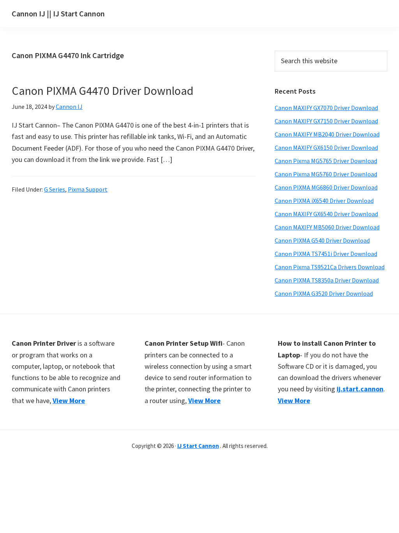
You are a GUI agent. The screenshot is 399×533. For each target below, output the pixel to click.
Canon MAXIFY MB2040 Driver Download (327, 134)
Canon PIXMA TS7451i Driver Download (326, 254)
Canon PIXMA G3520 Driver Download (324, 293)
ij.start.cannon (360, 388)
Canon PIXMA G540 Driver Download (322, 240)
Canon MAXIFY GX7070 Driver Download (326, 108)
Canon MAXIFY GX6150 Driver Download (326, 147)
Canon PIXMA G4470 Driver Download (102, 90)
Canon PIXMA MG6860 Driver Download (326, 187)
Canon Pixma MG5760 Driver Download (326, 174)
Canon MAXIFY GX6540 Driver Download (326, 214)
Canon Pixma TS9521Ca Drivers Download (330, 267)
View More (69, 400)
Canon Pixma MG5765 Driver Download (326, 161)
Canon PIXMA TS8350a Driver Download (327, 280)
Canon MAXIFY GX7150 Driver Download (326, 121)
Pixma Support (88, 189)
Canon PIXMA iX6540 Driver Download (324, 200)
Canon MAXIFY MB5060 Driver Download (327, 227)
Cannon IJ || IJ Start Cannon (58, 13)
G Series (54, 189)
